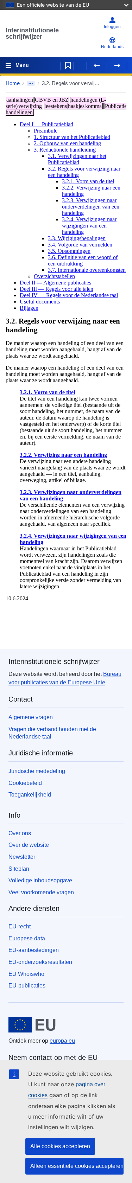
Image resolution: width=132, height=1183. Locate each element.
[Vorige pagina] (97, 65)
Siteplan (18, 869)
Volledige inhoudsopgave (40, 880)
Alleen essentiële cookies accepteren (77, 1166)
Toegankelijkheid (29, 795)
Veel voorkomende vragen (41, 892)
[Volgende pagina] (117, 65)
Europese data (26, 938)
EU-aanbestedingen (33, 950)
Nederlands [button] (112, 46)
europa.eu (62, 1041)
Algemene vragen (30, 717)
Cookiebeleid (25, 783)
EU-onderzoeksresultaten (40, 962)
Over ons (19, 833)
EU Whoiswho (26, 974)
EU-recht (19, 926)
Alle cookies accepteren (60, 1146)
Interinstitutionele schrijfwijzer (32, 33)
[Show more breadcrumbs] (31, 83)
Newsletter (21, 857)
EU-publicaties (26, 986)
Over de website (28, 845)
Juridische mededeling (36, 771)
